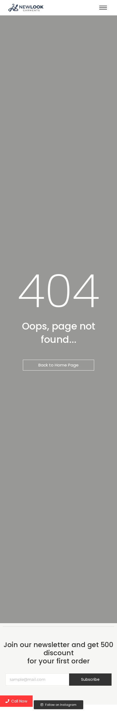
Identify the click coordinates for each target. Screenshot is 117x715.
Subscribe (90, 679)
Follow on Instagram (60, 705)
